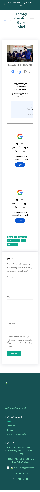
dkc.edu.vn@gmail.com (24, 468)
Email (10, 310)
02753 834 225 (22, 473)
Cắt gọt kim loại (13, 241)
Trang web (11, 323)
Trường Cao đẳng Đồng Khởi (21, 20)
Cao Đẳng (22, 237)
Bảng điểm (12, 237)
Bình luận (11, 277)
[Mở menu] (32, 20)
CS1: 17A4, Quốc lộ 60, (17, 447)
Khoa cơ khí (12, 245)
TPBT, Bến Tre (13, 3)
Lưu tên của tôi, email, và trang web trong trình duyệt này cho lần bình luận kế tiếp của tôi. (21, 342)
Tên (9, 297)
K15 (24, 241)
